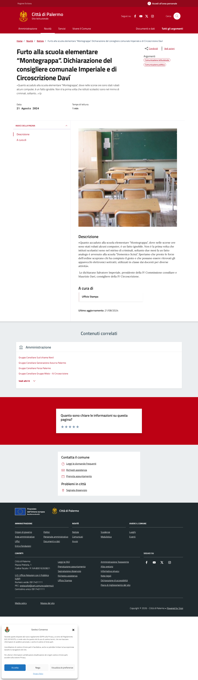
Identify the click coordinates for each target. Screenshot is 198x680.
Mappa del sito (47, 603)
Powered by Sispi (175, 608)
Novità (47, 29)
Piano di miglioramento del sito (115, 585)
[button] (73, 629)
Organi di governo (23, 532)
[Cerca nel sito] (177, 16)
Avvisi (75, 541)
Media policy (21, 603)
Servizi (62, 29)
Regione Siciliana (25, 3)
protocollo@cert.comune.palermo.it (37, 585)
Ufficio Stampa (90, 297)
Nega (37, 667)
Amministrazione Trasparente (115, 562)
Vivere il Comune (81, 29)
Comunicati (77, 536)
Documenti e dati (145, 29)
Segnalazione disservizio (69, 571)
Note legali (106, 576)
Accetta (15, 667)
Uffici (17, 541)
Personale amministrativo (55, 536)
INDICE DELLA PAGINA (25, 125)
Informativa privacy (110, 571)
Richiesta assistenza (67, 576)
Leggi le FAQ (64, 562)
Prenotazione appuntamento (72, 566)
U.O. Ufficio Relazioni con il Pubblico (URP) (32, 576)
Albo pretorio (107, 566)
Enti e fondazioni (23, 546)
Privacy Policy (38, 673)
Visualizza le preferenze (62, 667)
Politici (46, 532)
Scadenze (105, 532)
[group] (99, 367)
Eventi (132, 536)
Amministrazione (27, 29)
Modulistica (106, 536)
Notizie (75, 532)
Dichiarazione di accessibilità (114, 580)
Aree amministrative (24, 536)
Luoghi (132, 532)
